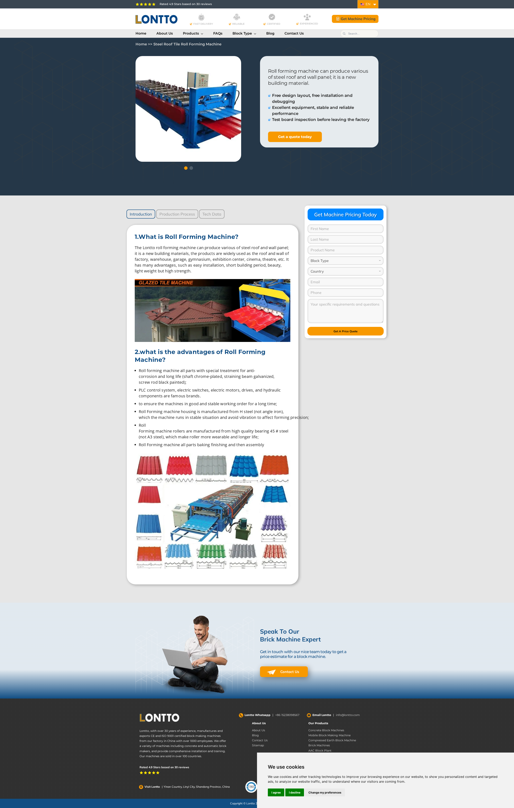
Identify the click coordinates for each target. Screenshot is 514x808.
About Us (259, 723)
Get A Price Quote (345, 331)
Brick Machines (319, 745)
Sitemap (258, 745)
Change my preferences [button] (324, 792)
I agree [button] (276, 792)
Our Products (318, 723)
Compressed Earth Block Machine (332, 740)
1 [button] (185, 168)
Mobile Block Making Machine (329, 735)
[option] (188, 109)
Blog (255, 735)
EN (367, 4)
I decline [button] (294, 792)
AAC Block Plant (319, 750)
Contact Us (289, 671)
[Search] (344, 33)
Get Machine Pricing (358, 18)
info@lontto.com (348, 715)
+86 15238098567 (287, 715)
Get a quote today (295, 137)
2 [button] (191, 168)
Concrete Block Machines (326, 730)
